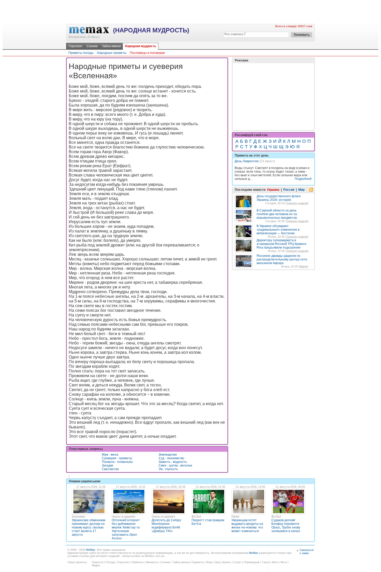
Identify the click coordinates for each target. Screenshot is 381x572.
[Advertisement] (190, 11)
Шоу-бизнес (223, 562)
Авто (275, 562)
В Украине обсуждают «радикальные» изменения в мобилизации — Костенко (278, 229)
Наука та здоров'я (123, 516)
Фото (283, 562)
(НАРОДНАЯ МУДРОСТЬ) (151, 30)
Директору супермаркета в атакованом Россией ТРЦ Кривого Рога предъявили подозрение (281, 243)
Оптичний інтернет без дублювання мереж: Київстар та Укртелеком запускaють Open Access (126, 529)
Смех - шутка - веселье (175, 465)
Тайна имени (111, 46)
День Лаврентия (247, 161)
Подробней (303, 179)
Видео (96, 565)
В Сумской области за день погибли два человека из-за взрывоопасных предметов (277, 214)
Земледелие (168, 454)
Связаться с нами (307, 551)
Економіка (78, 516)
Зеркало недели (296, 203)
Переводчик (251, 562)
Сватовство (110, 469)
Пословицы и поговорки (147, 53)
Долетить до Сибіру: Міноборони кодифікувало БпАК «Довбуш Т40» (167, 525)
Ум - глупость (168, 469)
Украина (273, 190)
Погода (110, 562)
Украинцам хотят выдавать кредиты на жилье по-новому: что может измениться (247, 525)
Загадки (107, 465)
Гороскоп (75, 46)
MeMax (90, 549)
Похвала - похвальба (117, 462)
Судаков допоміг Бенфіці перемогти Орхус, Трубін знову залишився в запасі (285, 525)
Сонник (92, 46)
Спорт (237, 562)
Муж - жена (110, 454)
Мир (301, 190)
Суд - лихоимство (171, 458)
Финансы (152, 562)
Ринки (235, 516)
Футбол (196, 516)
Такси (266, 562)
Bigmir (303, 266)
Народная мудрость (140, 46)
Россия (288, 190)
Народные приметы (111, 53)
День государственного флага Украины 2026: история (279, 198)
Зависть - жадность (173, 462)
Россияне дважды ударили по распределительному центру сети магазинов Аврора (282, 259)
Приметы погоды (81, 53)
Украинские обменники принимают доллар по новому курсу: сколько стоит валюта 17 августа (88, 527)
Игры (209, 562)
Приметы (137, 562)
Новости (97, 562)
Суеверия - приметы (117, 458)
